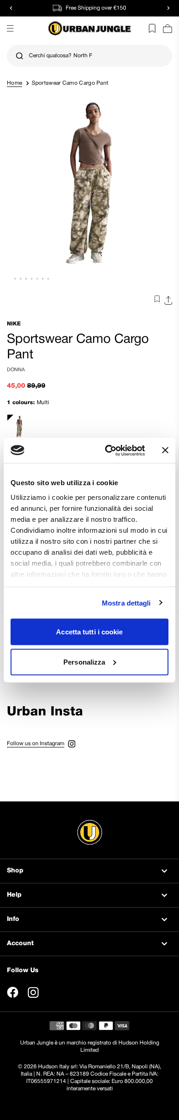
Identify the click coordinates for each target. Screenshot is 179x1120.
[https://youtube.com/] (54, 992)
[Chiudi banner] (165, 450)
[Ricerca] (19, 56)
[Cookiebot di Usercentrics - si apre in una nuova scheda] (108, 450)
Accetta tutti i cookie (89, 632)
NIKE (14, 323)
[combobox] (89, 56)
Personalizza (84, 662)
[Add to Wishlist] (155, 300)
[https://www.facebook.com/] (12, 992)
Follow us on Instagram (35, 743)
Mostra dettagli (126, 602)
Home (14, 83)
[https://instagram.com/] (33, 992)
